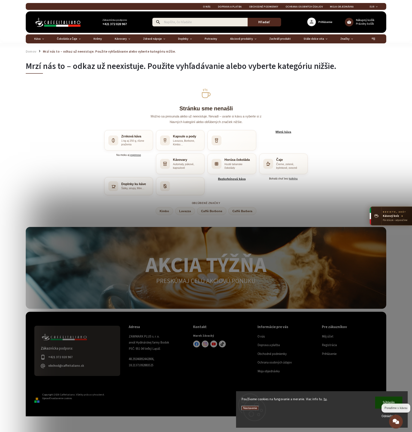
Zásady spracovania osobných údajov (206, 261)
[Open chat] (396, 421)
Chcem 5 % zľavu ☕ (206, 252)
